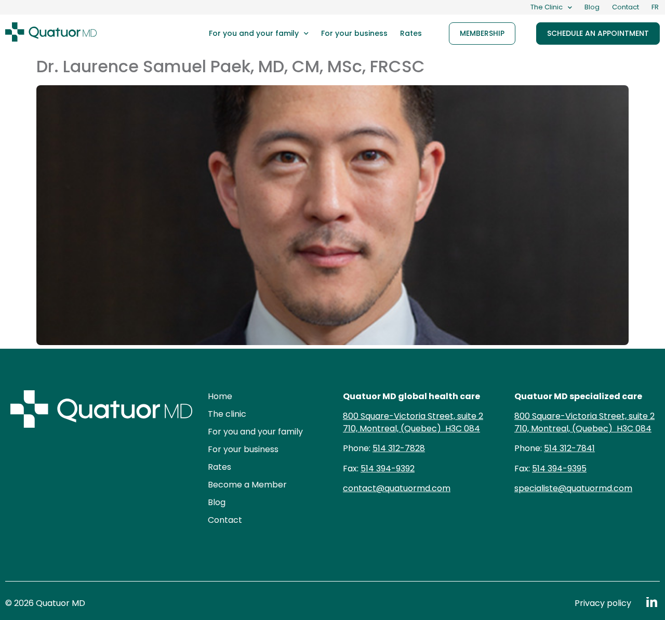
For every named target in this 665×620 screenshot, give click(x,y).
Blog (592, 7)
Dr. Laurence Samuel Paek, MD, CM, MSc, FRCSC (230, 66)
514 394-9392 (388, 468)
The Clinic (546, 7)
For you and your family (254, 33)
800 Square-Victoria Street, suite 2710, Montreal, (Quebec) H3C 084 (413, 422)
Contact (625, 7)
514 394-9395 (559, 468)
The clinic (227, 414)
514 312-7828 (399, 448)
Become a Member (247, 485)
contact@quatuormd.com (396, 488)
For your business (354, 33)
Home (220, 396)
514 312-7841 (569, 448)
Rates (411, 33)
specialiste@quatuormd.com (573, 488)
